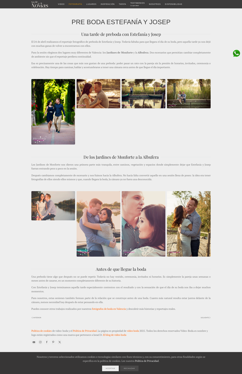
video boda (133, 330)
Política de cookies (41, 330)
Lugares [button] (91, 4)
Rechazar (129, 368)
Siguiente (205, 318)
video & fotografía (42, 4)
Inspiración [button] (108, 4)
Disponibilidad (173, 4)
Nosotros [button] (155, 4)
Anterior (37, 318)
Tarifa (122, 4)
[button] (53, 111)
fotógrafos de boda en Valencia (109, 308)
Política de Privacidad (85, 330)
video (61, 4)
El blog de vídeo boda (114, 335)
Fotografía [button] (75, 4)
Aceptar (110, 368)
